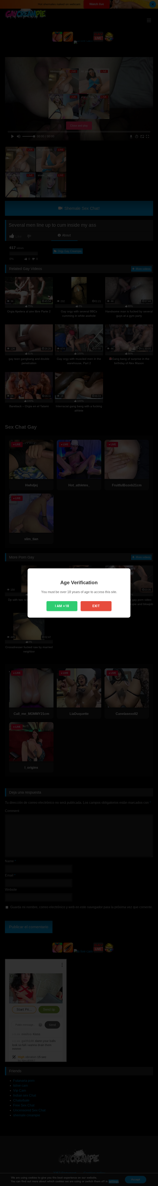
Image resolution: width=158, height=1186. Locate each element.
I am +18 (62, 606)
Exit (96, 606)
